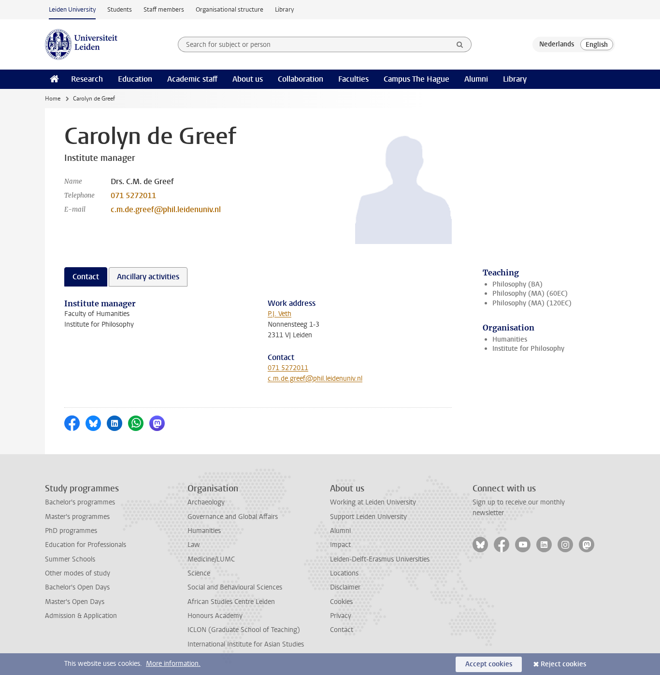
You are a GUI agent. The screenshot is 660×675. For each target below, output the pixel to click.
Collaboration (300, 79)
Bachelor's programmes (80, 502)
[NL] (556, 44)
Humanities (509, 339)
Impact (340, 544)
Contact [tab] (85, 277)
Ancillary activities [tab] (148, 277)
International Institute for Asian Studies (245, 644)
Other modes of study (77, 573)
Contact (341, 629)
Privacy (340, 615)
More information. (173, 663)
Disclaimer (345, 587)
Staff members (163, 9)
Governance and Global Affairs (232, 516)
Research (87, 79)
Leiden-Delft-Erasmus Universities (380, 559)
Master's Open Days (74, 601)
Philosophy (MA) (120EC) (532, 303)
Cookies (341, 601)
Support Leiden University (368, 516)
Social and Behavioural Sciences (234, 587)
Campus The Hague (416, 79)
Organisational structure (229, 9)
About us (247, 79)
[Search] (460, 44)
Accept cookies (488, 664)
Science (198, 573)
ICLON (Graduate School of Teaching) (243, 629)
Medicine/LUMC (211, 559)
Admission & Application (81, 615)
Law (193, 544)
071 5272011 (133, 195)
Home (52, 98)
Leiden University (72, 9)
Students (119, 9)
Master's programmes (77, 516)
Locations (344, 573)
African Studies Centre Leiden (231, 601)
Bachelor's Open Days (77, 587)
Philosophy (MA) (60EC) (530, 293)
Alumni (476, 79)
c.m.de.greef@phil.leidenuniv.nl (166, 209)
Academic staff (192, 79)
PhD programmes (71, 530)
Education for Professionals (85, 544)
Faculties (353, 79)
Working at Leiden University (373, 502)
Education (135, 79)
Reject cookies (563, 664)
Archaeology (206, 502)
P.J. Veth (279, 313)
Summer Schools (70, 559)
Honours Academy (215, 615)
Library (284, 9)
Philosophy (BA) (517, 284)
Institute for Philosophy (528, 348)
